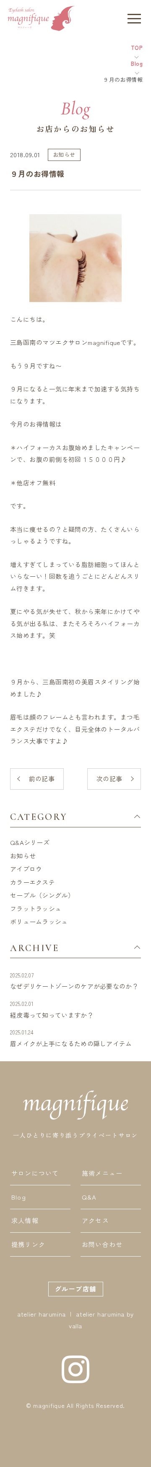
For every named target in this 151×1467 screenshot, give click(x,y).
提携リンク (28, 1244)
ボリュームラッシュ (39, 921)
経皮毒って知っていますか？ (52, 1009)
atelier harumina (41, 1313)
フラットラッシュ (35, 908)
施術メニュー (102, 1173)
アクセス (95, 1220)
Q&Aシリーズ (29, 842)
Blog (137, 63)
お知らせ (23, 855)
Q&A (89, 1196)
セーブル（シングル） (42, 895)
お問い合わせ (102, 1244)
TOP (137, 48)
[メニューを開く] (134, 18)
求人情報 (25, 1220)
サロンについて (35, 1173)
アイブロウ (26, 868)
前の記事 (42, 778)
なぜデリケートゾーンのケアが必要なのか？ (74, 981)
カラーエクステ (32, 882)
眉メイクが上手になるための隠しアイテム (71, 1038)
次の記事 (109, 778)
